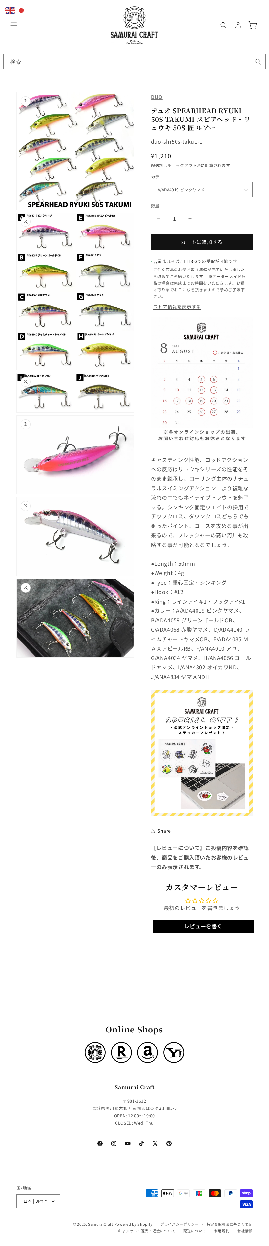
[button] (14, 25)
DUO (157, 96)
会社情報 (245, 1230)
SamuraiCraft (100, 1224)
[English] (10, 9)
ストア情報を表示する (177, 306)
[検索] (258, 61)
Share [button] (164, 831)
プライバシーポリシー (179, 1224)
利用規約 (222, 1230)
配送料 (157, 165)
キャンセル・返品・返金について (147, 1230)
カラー (157, 177)
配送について (194, 1230)
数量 (155, 205)
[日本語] (21, 9)
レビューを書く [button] (203, 926)
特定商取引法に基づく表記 (230, 1224)
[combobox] (134, 61)
